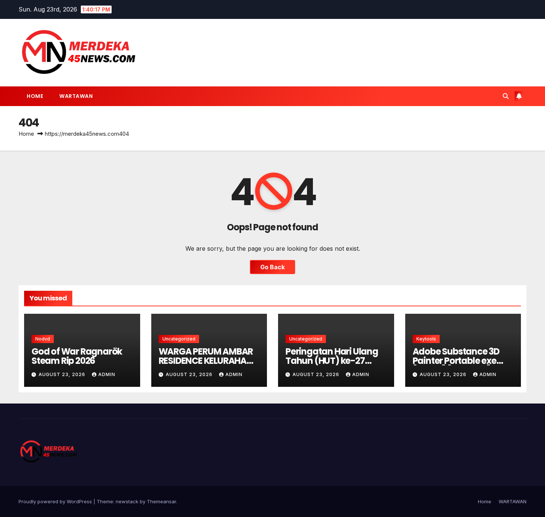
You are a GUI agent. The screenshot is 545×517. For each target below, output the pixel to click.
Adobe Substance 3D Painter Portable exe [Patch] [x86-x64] (456, 360)
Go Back (272, 267)
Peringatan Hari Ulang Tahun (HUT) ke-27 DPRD (331, 360)
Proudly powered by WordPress (56, 501)
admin (106, 374)
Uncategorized (178, 339)
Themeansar (161, 501)
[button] (506, 96)
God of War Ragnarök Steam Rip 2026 (77, 356)
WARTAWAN (76, 96)
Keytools (426, 339)
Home (35, 96)
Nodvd (42, 339)
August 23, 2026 (63, 374)
